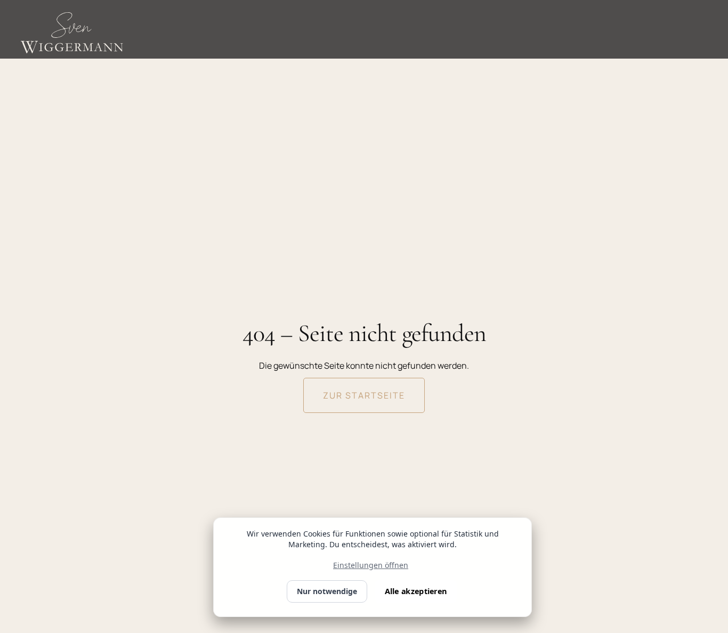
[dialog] (372, 567)
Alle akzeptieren (415, 591)
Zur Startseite (364, 395)
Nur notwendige (327, 591)
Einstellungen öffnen (370, 565)
